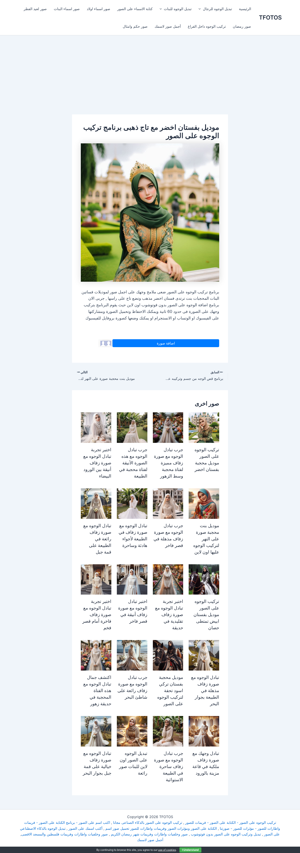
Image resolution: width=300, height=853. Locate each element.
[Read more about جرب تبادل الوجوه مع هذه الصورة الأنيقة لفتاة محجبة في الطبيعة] (132, 427)
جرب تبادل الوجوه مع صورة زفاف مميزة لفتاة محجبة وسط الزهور (168, 463)
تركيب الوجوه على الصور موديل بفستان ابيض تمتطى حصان (206, 614)
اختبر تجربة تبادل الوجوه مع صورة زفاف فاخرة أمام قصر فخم (96, 614)
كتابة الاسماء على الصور (135, 9)
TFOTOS (270, 17)
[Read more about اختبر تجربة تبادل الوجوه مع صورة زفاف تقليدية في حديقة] (168, 579)
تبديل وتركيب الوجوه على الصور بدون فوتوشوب (226, 834)
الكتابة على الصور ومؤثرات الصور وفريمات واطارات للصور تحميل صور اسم (161, 828)
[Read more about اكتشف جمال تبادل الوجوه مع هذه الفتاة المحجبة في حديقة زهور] (96, 655)
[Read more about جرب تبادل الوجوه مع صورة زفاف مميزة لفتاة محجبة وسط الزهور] (168, 427)
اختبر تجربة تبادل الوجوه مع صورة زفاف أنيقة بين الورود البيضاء (97, 463)
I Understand (190, 849)
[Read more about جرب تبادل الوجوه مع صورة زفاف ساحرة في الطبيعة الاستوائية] (168, 731)
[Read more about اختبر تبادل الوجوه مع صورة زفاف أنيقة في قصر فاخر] (132, 579)
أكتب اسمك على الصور (85, 828)
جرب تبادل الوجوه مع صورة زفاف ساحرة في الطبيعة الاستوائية (168, 766)
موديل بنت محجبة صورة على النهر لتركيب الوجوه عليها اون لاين (206, 539)
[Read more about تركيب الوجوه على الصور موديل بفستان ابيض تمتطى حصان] (204, 579)
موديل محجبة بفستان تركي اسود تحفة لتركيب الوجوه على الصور (170, 690)
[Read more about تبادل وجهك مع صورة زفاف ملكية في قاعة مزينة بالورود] (204, 731)
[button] (201, 9)
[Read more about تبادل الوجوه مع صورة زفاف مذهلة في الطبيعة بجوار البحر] (204, 655)
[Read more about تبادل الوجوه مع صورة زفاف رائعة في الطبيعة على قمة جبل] (96, 503)
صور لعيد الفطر (35, 9)
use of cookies (167, 849)
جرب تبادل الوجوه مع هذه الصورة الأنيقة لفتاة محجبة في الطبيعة (133, 463)
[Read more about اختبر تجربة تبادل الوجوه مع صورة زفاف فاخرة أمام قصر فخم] (96, 579)
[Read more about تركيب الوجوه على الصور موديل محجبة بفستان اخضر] (204, 427)
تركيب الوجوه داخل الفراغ (207, 26)
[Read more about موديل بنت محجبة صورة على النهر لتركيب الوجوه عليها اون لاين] (204, 503)
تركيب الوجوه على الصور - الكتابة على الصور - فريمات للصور (230, 822)
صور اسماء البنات (67, 9)
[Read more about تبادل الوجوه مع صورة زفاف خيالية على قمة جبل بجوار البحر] (96, 731)
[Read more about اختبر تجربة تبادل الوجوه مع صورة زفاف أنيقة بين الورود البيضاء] (96, 427)
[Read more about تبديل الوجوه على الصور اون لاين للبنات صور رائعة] (132, 731)
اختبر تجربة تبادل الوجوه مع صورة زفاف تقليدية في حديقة (169, 614)
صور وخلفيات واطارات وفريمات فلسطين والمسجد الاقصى (64, 834)
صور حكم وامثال (135, 26)
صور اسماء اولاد (98, 9)
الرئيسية (245, 9)
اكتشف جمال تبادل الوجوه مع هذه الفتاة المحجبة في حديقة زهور (97, 690)
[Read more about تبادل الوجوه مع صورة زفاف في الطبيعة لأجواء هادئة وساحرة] (132, 503)
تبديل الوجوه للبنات (178, 9)
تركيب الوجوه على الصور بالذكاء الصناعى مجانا (147, 822)
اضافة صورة (166, 343)
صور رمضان (242, 26)
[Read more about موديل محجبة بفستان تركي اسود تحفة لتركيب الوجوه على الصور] (168, 655)
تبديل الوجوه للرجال (217, 9)
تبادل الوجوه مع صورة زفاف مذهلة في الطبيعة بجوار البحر (205, 690)
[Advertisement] (150, 82)
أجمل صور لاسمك (168, 26)
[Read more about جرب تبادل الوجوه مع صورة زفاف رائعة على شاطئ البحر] (132, 655)
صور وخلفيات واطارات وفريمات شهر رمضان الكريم (149, 834)
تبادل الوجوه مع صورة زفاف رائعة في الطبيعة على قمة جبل (97, 539)
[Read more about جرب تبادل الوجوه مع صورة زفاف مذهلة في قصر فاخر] (168, 503)
